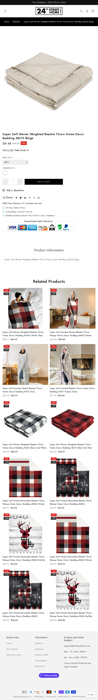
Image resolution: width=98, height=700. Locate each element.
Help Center (40, 666)
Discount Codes (41, 655)
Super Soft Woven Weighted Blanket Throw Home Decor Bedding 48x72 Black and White (24, 446)
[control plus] (20, 182)
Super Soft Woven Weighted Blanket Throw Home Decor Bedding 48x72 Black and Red (71, 446)
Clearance (39, 649)
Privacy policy (51, 696)
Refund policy (39, 696)
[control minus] (5, 182)
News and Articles (13, 655)
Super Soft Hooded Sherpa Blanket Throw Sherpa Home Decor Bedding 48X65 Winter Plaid (71, 334)
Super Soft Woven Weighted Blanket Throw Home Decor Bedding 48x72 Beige (59, 21)
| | (31, 697)
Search (9, 643)
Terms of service (63, 696)
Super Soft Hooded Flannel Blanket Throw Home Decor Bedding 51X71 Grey (22, 390)
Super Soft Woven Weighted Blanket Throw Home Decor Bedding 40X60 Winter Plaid (23, 334)
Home (6, 21)
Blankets (16, 21)
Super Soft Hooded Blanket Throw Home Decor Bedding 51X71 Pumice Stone (72, 390)
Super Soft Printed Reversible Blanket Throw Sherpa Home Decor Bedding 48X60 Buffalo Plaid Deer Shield (24, 558)
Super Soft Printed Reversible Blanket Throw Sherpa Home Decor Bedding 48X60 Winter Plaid (24, 502)
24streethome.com (24, 697)
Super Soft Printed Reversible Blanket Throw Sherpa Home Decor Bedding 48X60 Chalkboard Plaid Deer (71, 502)
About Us (39, 643)
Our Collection (12, 649)
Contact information (78, 696)
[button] (5, 11)
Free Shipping (40, 660)
